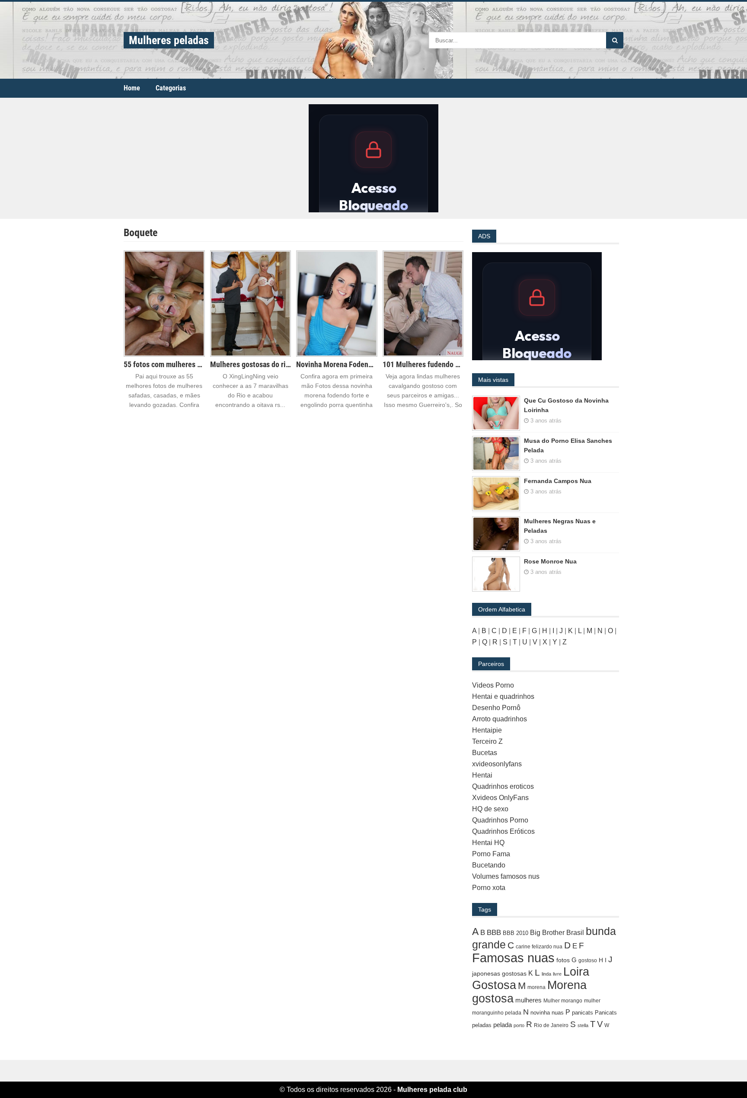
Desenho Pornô (496, 707)
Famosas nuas (513, 958)
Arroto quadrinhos (499, 719)
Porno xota (488, 887)
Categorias (171, 88)
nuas (558, 1012)
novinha (540, 1012)
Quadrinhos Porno (500, 820)
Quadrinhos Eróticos (503, 831)
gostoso (587, 960)
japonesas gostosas (499, 973)
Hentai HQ (488, 842)
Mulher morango (562, 1001)
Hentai (482, 775)
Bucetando (488, 865)
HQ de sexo (490, 809)
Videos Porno (493, 685)
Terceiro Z (487, 741)
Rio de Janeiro (551, 1025)
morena (536, 987)
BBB (494, 932)
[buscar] (614, 40)
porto (519, 1025)
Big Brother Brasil (557, 932)
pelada (502, 1024)
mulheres (528, 1000)
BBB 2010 (515, 933)
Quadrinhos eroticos (503, 786)
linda (546, 973)
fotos (563, 960)
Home (132, 88)
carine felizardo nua (539, 947)
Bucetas (484, 752)
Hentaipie (487, 730)
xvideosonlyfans (497, 764)
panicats (582, 1012)
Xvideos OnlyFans (500, 797)
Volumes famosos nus (506, 876)
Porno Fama (491, 854)
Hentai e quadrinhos (503, 696)
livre (557, 973)
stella (583, 1025)
